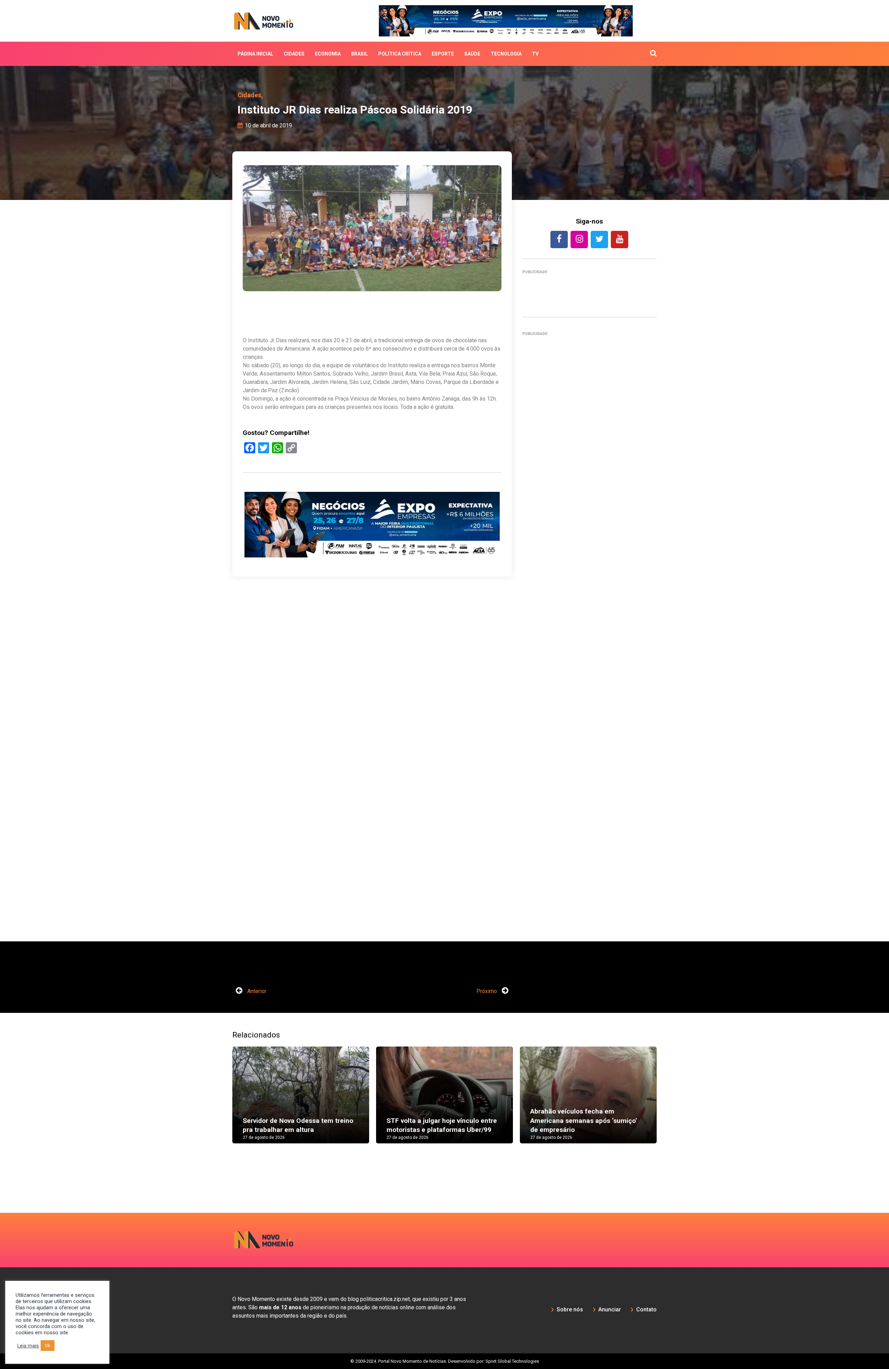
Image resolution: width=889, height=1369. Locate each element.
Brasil (359, 54)
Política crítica (399, 54)
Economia (328, 54)
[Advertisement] (372, 568)
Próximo (487, 991)
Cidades (294, 54)
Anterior (256, 991)
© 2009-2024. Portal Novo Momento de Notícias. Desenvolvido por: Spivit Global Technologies (444, 1361)
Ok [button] (47, 1345)
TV (535, 54)
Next (667, 1102)
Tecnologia (506, 54)
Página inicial (255, 54)
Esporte (443, 54)
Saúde (472, 54)
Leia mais (28, 1346)
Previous (222, 1102)
